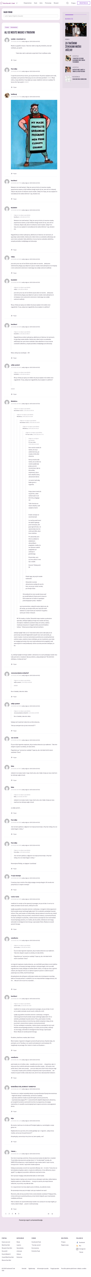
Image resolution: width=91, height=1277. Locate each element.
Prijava (73, 3)
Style (35, 3)
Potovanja (48, 3)
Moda (18, 1242)
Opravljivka (20, 1248)
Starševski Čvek (36, 1242)
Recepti (56, 3)
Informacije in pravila (42, 1268)
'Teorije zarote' (36, 1245)
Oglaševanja (31, 1268)
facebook (82, 1242)
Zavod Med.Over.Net (8, 1257)
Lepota (19, 1245)
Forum (7, 27)
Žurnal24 (4, 1251)
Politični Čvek (36, 1251)
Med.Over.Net (6, 1245)
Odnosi (19, 1254)
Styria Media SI (6, 1254)
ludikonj (14, 94)
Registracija (84, 3)
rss (80, 1245)
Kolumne (19, 1257)
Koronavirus (14, 27)
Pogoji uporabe (54, 1268)
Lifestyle (19, 1251)
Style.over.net (6, 1242)
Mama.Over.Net (6, 1260)
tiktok (81, 1252)
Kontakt (24, 1268)
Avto (41, 3)
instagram (82, 1249)
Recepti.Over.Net (7, 1248)
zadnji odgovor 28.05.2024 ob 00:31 (31, 41)
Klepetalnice (28, 3)
